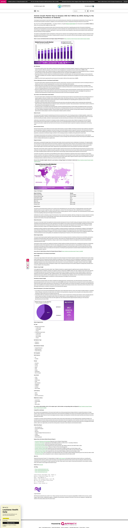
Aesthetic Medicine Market (40, 448)
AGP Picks (3, 1)
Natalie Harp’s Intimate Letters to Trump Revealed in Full (14, 1)
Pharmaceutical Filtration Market (41, 449)
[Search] (85, 11)
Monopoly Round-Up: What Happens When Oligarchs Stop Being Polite (78, 1)
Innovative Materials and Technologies (42, 441)
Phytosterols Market (39, 453)
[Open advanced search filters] (88, 11)
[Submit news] (28, 260)
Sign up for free (11, 523)
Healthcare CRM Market (39, 442)
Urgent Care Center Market (40, 451)
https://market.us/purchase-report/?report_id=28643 (72, 251)
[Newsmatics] (28, 267)
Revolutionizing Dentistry (40, 444)
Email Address (6, 518)
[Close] (19, 506)
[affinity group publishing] (28, 265)
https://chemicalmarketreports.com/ (42, 470)
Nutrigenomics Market (39, 452)
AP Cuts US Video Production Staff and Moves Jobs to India (45, 1)
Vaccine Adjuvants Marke (40, 445)
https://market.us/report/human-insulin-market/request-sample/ (77, 38)
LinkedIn (41, 464)
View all (125, 1)
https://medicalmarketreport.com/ (41, 469)
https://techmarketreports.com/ (41, 471)
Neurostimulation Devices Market (41, 446)
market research (62, 458)
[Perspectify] (28, 263)
